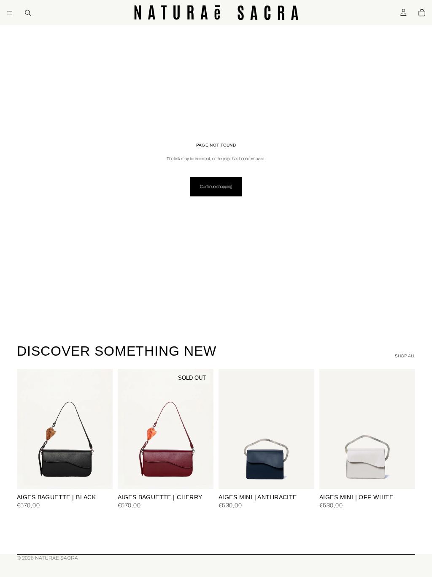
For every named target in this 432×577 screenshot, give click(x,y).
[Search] (28, 12)
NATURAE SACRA (56, 558)
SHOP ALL (405, 356)
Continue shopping (216, 186)
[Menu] (9, 12)
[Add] (99, 476)
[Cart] (422, 12)
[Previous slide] (26, 429)
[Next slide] (103, 429)
